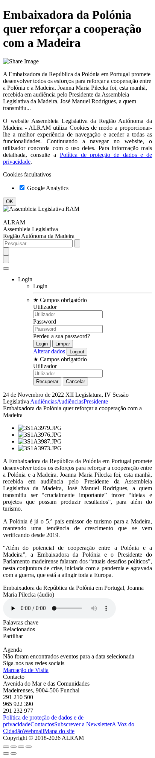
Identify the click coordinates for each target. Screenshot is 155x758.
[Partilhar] (14, 747)
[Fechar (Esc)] (6, 747)
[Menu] (6, 268)
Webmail (33, 731)
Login (40, 286)
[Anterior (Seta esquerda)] (6, 753)
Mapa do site (59, 731)
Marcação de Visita (26, 670)
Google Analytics (47, 188)
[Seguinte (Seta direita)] (14, 753)
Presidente (96, 401)
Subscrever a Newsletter (83, 724)
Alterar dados (49, 351)
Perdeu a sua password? (61, 336)
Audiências (43, 401)
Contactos (42, 724)
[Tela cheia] (21, 747)
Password (44, 321)
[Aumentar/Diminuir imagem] (29, 747)
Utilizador (45, 307)
